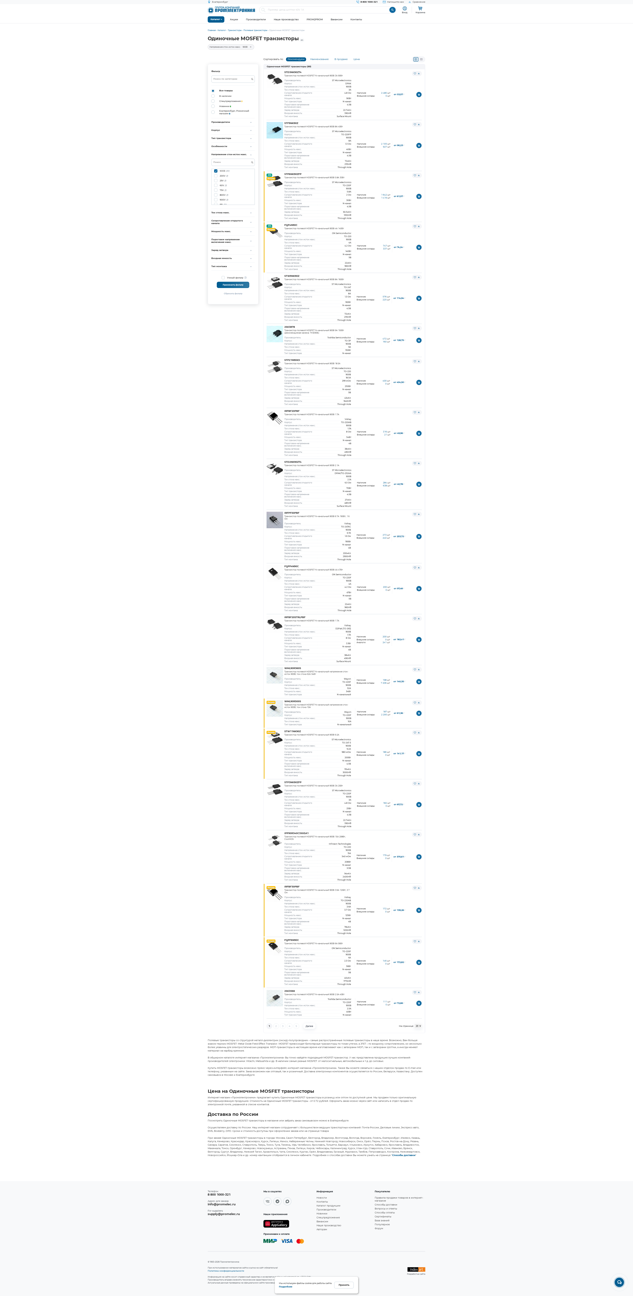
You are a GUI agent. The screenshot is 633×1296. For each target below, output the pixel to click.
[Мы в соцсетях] (267, 1201)
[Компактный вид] (415, 59)
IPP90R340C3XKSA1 (296, 833)
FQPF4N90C (291, 566)
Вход (404, 12)
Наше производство (328, 1225)
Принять (344, 1285)
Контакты (322, 1202)
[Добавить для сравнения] (419, 73)
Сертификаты (383, 1217)
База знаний (382, 1221)
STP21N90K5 (292, 360)
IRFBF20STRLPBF (294, 617)
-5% (269, 175)
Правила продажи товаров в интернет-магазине (399, 1199)
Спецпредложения (328, 1218)
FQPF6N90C (291, 940)
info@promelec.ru (222, 1204)
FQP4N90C (290, 225)
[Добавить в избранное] (415, 73)
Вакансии (322, 1221)
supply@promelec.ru (224, 1214)
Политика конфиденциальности (226, 1270)
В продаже (341, 59)
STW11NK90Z (292, 731)
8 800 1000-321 (219, 1194)
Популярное (382, 1224)
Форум (379, 1228)
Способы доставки (403, 1155)
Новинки (321, 1214)
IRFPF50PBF (291, 513)
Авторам (321, 1229)
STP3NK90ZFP (292, 782)
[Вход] (405, 8)
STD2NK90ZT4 (292, 462)
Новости (321, 1198)
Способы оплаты (385, 1213)
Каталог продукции (328, 1206)
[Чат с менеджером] (619, 1282)
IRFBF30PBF (292, 887)
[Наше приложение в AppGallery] (288, 1224)
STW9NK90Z (291, 276)
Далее (309, 1026)
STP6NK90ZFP (292, 174)
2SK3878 (289, 327)
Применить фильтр (233, 285)
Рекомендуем (296, 59)
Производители (326, 1210)
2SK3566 (289, 991)
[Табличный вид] (421, 59)
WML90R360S (292, 668)
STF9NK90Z (291, 123)
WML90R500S (292, 701)
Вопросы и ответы (386, 1209)
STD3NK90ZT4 (292, 72)
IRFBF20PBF (292, 411)
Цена (356, 59)
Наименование (319, 59)
